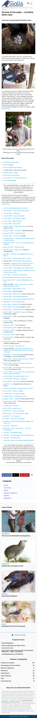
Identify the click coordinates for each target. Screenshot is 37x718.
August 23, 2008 (9, 325)
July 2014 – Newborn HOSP (12, 438)
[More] (32, 475)
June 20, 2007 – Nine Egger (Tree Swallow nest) (18, 268)
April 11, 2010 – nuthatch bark (12, 408)
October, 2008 (8, 337)
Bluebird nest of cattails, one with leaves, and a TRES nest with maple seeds (18, 264)
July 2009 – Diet (8, 384)
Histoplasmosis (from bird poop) (13, 626)
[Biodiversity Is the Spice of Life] (18, 551)
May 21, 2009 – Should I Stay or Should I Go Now (18, 359)
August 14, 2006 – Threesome (13, 231)
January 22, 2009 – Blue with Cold (14, 346)
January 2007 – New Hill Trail (12, 236)
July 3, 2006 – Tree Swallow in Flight (15, 218)
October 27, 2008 (9, 335)
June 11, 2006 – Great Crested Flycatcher (16, 211)
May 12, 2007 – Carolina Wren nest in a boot (17, 258)
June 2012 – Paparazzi (10, 426)
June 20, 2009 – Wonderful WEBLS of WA (16, 376)
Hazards (4, 624)
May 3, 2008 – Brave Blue (11, 307)
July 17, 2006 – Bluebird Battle (13, 221)
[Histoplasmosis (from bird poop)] (18, 612)
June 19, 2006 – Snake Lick (12, 213)
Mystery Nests (14, 7)
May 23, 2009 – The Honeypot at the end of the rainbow (19, 368)
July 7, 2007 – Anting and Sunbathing (15, 275)
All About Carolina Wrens (11, 162)
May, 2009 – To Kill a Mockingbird (14, 354)
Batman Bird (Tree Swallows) (22, 261)
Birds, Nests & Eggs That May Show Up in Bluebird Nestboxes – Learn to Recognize (17, 651)
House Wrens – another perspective (15, 178)
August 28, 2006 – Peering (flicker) (14, 233)
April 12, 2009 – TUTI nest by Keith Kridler (16, 413)
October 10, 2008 (9, 330)
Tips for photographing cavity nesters (16, 208)
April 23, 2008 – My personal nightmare (16, 296)
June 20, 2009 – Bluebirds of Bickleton (15, 379)
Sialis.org (4, 700)
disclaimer (13, 711)
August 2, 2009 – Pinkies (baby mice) (15, 396)
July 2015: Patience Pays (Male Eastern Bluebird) (19, 440)
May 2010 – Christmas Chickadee (14, 419)
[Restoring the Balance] (18, 582)
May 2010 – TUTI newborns (12, 416)
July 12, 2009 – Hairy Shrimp (12, 381)
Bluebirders (4, 593)
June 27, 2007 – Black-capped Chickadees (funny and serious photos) (19, 271)
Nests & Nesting (5, 7)
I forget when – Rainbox (11, 406)
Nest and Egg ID (9, 165)
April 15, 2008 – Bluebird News (13, 294)
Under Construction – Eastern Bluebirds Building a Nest (18, 285)
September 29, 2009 (10, 401)
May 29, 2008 (8, 316)
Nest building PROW (16, 350)
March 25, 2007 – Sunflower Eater (14, 247)
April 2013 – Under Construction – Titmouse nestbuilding (17, 429)
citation (12, 700)
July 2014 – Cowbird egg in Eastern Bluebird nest (19, 435)
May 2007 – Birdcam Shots (12, 254)
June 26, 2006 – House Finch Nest (14, 216)
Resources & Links (7, 648)
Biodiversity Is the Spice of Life (12, 566)
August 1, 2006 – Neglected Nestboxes (16, 226)
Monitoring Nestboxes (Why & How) (13, 645)
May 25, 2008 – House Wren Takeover (15, 312)
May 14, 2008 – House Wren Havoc (14, 309)
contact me (5, 204)
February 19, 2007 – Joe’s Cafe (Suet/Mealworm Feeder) (19, 243)
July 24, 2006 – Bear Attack (12, 224)
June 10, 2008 (8, 321)
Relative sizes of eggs (11, 173)
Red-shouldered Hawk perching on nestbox (17, 277)
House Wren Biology (10, 180)
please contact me (29, 692)
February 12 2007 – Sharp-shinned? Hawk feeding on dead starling (19, 239)
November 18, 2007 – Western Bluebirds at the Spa (18, 281)
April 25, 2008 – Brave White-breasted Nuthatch (19, 299)
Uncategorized (5, 533)
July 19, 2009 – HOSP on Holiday (13, 391)
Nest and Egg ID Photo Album (13, 167)
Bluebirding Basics (8, 643)
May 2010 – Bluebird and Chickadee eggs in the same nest (18, 422)
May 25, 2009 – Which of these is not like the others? (18, 364)
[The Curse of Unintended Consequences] (18, 521)
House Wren (5, 108)
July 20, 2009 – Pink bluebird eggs (14, 393)
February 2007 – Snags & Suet (13, 250)
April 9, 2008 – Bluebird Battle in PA (14, 289)
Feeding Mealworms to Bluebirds (12, 654)
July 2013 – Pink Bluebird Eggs (13, 432)
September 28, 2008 (10, 328)
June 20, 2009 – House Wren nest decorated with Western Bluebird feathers (19, 373)
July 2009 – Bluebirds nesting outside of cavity (18, 388)
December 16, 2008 (9, 341)
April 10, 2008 (7, 291)
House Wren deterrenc (11, 175)
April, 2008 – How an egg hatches (14, 302)
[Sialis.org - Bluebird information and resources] (12, 3)
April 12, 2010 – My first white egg (14, 411)
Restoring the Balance (9, 596)
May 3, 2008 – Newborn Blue (12, 304)
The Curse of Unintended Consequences (16, 536)
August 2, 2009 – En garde (12, 399)
